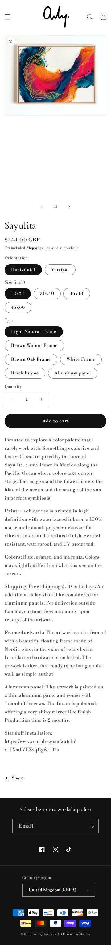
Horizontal (23, 270)
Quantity (13, 386)
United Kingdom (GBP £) (52, 890)
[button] (7, 17)
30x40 (47, 293)
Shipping (34, 248)
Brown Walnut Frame (34, 345)
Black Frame (25, 373)
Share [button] (18, 778)
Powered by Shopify (76, 934)
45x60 (18, 307)
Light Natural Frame (33, 332)
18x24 (17, 293)
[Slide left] (42, 207)
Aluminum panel (73, 373)
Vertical (60, 270)
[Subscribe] (91, 826)
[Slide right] (69, 207)
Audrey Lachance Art (47, 934)
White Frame (81, 359)
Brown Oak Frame (31, 359)
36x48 (77, 293)
